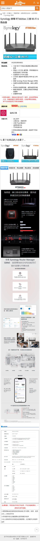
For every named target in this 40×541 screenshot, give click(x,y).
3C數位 (9, 13)
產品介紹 (4, 168)
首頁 (3, 13)
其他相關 (36, 168)
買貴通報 (23, 106)
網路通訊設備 (25, 13)
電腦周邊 (16, 13)
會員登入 (34, 2)
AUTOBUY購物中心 (20, 3)
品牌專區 (34, 13)
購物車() (37, 2)
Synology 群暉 (9, 15)
